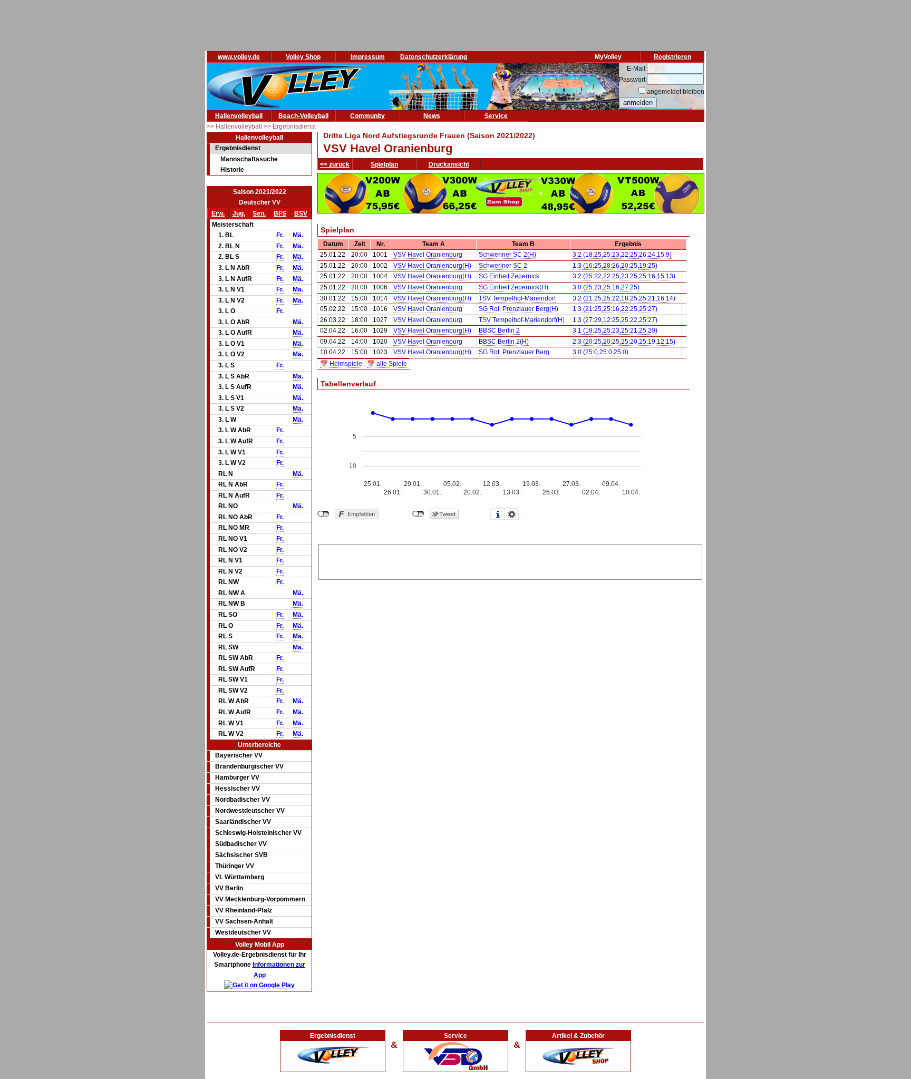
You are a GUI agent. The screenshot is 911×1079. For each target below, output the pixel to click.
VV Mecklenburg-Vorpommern (260, 899)
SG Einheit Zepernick (509, 276)
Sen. (259, 213)
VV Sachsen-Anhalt (244, 921)
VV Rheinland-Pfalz (243, 910)
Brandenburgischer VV (249, 766)
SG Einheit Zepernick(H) (513, 287)
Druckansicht (449, 164)
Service (496, 116)
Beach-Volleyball (303, 116)
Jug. (238, 213)
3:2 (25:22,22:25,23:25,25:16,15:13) (624, 276)
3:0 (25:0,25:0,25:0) (600, 352)
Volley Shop (303, 57)
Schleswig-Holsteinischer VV (258, 833)
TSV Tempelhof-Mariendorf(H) (522, 320)
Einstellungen (512, 514)
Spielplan (384, 164)
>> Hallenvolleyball (235, 126)
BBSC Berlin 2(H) (504, 341)
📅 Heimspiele (341, 363)
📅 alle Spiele (387, 363)
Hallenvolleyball (239, 116)
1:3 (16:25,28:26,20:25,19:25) (615, 265)
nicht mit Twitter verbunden (418, 514)
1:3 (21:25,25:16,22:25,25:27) (615, 309)
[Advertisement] (510, 560)
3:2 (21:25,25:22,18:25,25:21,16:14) (624, 298)
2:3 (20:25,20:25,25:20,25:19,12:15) (624, 341)
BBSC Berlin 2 (499, 330)
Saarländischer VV (243, 821)
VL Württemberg (239, 877)
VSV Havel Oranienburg (427, 254)
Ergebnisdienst (237, 148)
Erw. (218, 213)
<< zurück (335, 164)
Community (367, 116)
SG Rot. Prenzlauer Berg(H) (518, 309)
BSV (300, 213)
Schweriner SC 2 (503, 265)
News (431, 116)
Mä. (298, 235)
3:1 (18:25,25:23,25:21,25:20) (615, 330)
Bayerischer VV (239, 755)
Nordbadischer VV (242, 799)
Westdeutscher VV (243, 932)
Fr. (280, 235)
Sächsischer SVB (241, 855)
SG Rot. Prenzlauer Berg (514, 352)
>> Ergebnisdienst (290, 126)
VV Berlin (229, 888)
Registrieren (672, 57)
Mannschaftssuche (249, 159)
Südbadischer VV (241, 844)
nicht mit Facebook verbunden (323, 514)
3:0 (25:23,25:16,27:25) (606, 287)
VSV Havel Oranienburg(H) (432, 265)
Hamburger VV (237, 777)
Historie (232, 169)
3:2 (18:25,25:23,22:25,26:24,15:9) (622, 254)
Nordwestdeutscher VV (250, 810)
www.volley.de (239, 57)
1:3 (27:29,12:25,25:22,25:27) (615, 320)
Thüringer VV (234, 866)
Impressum (368, 57)
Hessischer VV (237, 788)
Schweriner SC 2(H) (507, 254)
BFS (280, 213)
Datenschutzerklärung (433, 57)
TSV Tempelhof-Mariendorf (517, 298)
